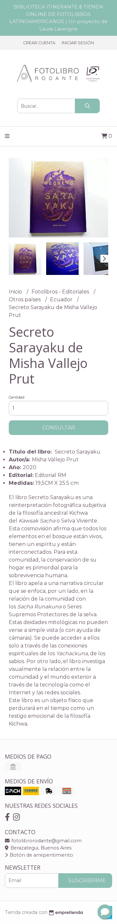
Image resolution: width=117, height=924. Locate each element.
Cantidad (16, 397)
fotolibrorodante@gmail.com (46, 841)
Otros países (25, 299)
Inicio (16, 292)
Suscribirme (87, 880)
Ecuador (62, 299)
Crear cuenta (39, 42)
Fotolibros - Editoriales (61, 292)
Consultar (58, 428)
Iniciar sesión (78, 42)
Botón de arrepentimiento (40, 855)
